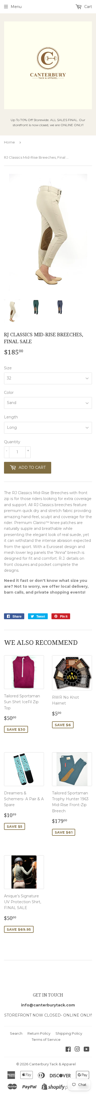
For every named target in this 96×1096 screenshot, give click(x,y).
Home (9, 142)
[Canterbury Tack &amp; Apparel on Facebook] (68, 1049)
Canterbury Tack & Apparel (52, 1064)
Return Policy (38, 1033)
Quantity (12, 441)
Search (16, 1033)
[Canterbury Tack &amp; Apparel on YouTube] (86, 1049)
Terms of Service (46, 1039)
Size (8, 368)
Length (11, 417)
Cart (87, 6)
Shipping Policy (68, 1033)
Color (9, 392)
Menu (16, 6)
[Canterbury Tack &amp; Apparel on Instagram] (77, 1049)
